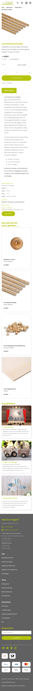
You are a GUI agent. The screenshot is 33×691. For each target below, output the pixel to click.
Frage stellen (8, 214)
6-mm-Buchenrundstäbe (10, 302)
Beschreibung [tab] (9, 90)
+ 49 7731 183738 (8, 527)
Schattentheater (8, 427)
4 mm (8, 193)
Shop (3, 7)
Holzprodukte (18, 7)
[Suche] (17, 3)
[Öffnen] (30, 3)
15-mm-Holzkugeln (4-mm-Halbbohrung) (14, 345)
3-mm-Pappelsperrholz (10, 389)
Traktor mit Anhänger (10, 462)
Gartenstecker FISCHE (10, 498)
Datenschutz (11, 679)
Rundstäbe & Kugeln (7, 9)
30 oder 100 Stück (8, 304)
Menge (3, 64)
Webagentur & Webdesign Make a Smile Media (13, 686)
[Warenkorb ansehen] (22, 3)
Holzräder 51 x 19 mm (9, 259)
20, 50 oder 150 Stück (9, 347)
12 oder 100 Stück (8, 261)
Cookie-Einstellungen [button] (24, 679)
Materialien (10, 7)
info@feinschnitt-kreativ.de (11, 530)
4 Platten (6, 391)
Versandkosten (15, 59)
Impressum (4, 679)
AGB (17, 679)
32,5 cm (8, 191)
